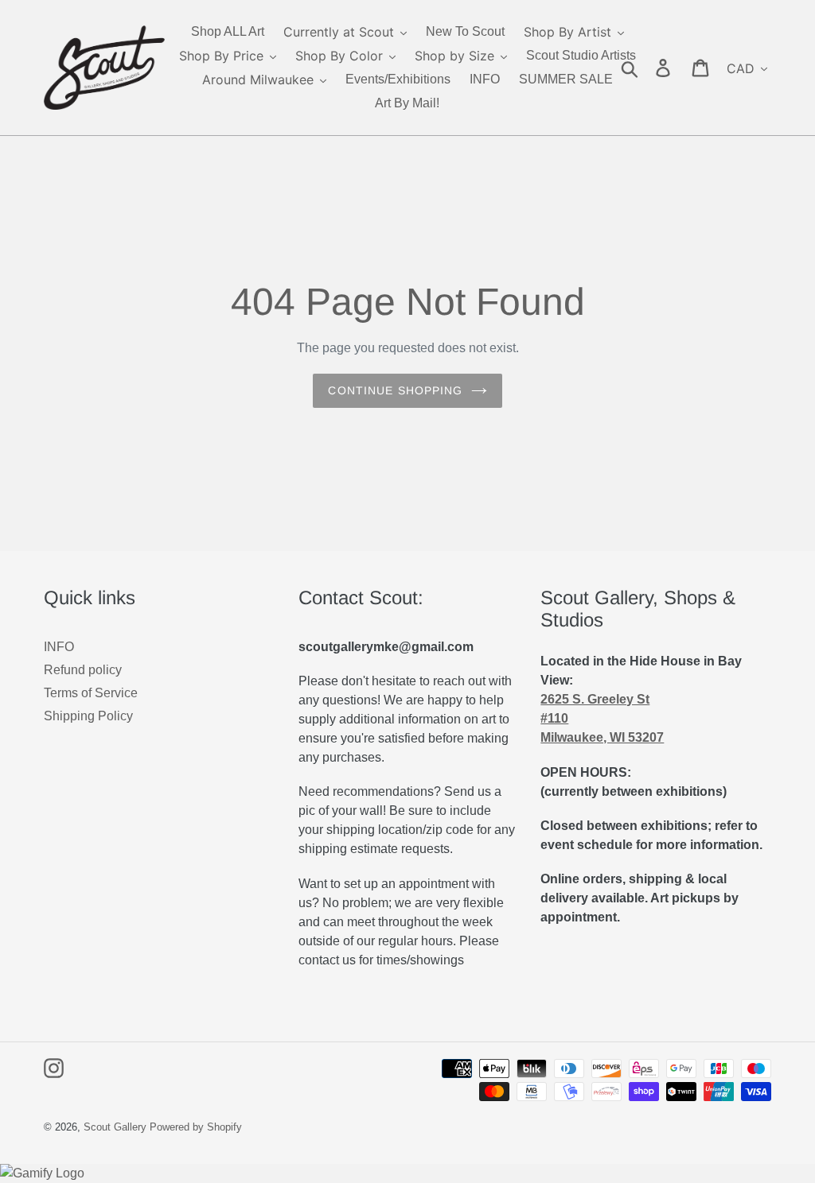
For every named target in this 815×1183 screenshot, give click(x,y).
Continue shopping (395, 390)
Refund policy (83, 670)
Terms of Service (91, 693)
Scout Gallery (115, 1127)
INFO (59, 647)
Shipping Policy (88, 716)
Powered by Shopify (196, 1127)
